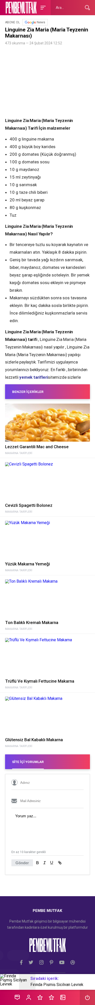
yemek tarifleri (33, 377)
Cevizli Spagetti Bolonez (28, 505)
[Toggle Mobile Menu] (42, 7)
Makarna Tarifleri (18, 453)
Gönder (22, 863)
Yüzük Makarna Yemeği (27, 563)
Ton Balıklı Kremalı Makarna (31, 622)
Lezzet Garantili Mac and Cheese (37, 446)
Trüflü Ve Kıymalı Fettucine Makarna (39, 681)
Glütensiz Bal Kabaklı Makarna (34, 739)
